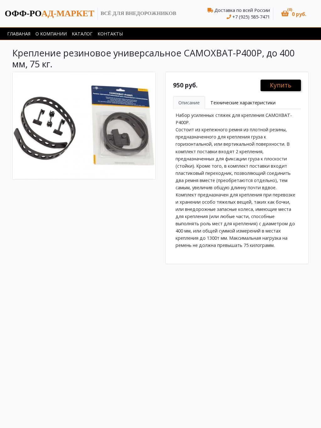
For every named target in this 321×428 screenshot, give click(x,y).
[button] (293, 14)
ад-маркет (49, 13)
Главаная (18, 34)
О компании (51, 34)
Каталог (82, 34)
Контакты (110, 34)
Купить (281, 85)
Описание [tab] (189, 103)
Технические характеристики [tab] (243, 103)
